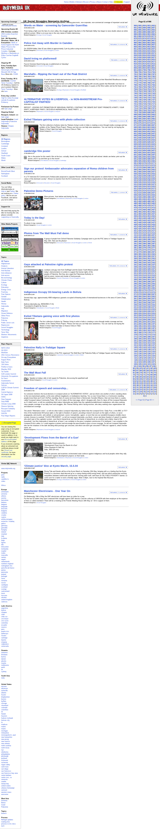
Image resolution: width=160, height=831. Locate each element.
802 (153, 68)
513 (148, 191)
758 (148, 87)
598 (148, 155)
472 (153, 207)
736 (135, 97)
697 (153, 112)
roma (3, 578)
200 (139, 324)
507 (153, 193)
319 (144, 273)
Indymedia (60, 355)
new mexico (5, 741)
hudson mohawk (7, 718)
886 (135, 34)
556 (135, 174)
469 (144, 210)
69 (151, 375)
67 (134, 377)
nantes (3, 557)
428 (148, 226)
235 (139, 309)
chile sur (4, 617)
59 (137, 379)
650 (139, 134)
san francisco (6, 771)
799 (144, 70)
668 (148, 125)
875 (139, 38)
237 (153, 307)
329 (144, 269)
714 (144, 106)
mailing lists (5, 822)
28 (148, 387)
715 (139, 106)
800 (139, 70)
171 (135, 337)
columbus (4, 710)
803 (148, 68)
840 (139, 53)
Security (119, 2)
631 (135, 142)
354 (144, 258)
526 (135, 186)
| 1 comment (118, 60)
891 (135, 32)
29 (144, 387)
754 (144, 89)
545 (139, 178)
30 (141, 387)
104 (144, 364)
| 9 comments (117, 44)
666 (135, 127)
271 (135, 294)
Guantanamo (5, 381)
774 (144, 81)
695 (139, 114)
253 (148, 301)
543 (148, 178)
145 (139, 347)
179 (144, 332)
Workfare (4, 352)
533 (148, 182)
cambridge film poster (37, 151)
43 (144, 383)
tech (2, 826)
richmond (4, 760)
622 (153, 144)
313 (148, 275)
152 (153, 343)
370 (139, 252)
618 (148, 146)
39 (134, 385)
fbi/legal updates (7, 820)
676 (135, 123)
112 (153, 360)
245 (139, 305)
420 (139, 231)
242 (153, 305)
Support (127, 2)
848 (148, 49)
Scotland (4, 176)
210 (139, 320)
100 (139, 366)
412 (153, 233)
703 (148, 110)
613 (148, 148)
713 (148, 106)
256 (135, 301)
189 (144, 328)
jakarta (3, 661)
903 (148, 26)
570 (139, 167)
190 (139, 328)
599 (144, 155)
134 (144, 351)
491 (135, 201)
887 (153, 32)
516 (135, 191)
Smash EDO (5, 411)
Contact (105, 2)
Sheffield (83, 90)
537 (153, 180)
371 (135, 252)
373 (148, 250)
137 (153, 349)
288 (148, 286)
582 (153, 161)
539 (144, 180)
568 (148, 167)
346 (135, 263)
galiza (3, 523)
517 (153, 188)
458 (148, 214)
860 (139, 45)
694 (144, 114)
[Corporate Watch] (9, 237)
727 (153, 100)
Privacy (93, 2)
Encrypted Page (10, 423)
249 (144, 303)
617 (153, 146)
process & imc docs (8, 824)
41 (151, 383)
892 (153, 30)
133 (148, 351)
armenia (4, 494)
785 (139, 76)
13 (151, 392)
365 (139, 254)
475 (139, 207)
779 (144, 78)
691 (135, 116)
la (1, 722)
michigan (4, 731)
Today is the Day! (34, 217)
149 (144, 345)
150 (139, 345)
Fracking (4, 292)
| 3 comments (117, 121)
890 (139, 32)
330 (139, 269)
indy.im (3, 191)
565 (139, 169)
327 (153, 269)
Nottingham (5, 174)
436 (135, 224)
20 (151, 389)
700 (139, 112)
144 (144, 347)
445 (139, 220)
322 (153, 271)
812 (153, 64)
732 (153, 97)
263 (148, 296)
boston (3, 699)
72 (141, 375)
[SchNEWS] (9, 230)
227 (153, 311)
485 (139, 203)
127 (153, 353)
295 (139, 284)
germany (4, 526)
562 (153, 169)
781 (135, 78)
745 (139, 93)
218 (148, 315)
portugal (4, 576)
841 (135, 53)
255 (139, 301)
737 (153, 95)
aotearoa (4, 652)
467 (153, 210)
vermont (4, 790)
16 (141, 392)
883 (148, 34)
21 (148, 389)
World (57, 308)
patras (3, 570)
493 (148, 199)
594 (144, 157)
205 (139, 322)
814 (144, 64)
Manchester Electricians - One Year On (47, 491)
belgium (4, 504)
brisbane (4, 655)
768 (148, 83)
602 (153, 153)
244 (144, 305)
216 (135, 317)
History (3, 304)
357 (153, 256)
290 (139, 286)
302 (153, 279)
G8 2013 (4, 350)
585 (139, 161)
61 (155, 377)
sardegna (4, 585)
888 (148, 32)
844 (144, 51)
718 (148, 104)
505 (139, 195)
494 (144, 199)
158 (148, 341)
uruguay (4, 642)
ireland (3, 532)
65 (141, 377)
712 (153, 106)
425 (139, 229)
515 (139, 191)
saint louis (5, 767)
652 (153, 131)
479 (144, 205)
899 (144, 28)
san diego (4, 769)
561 (135, 172)
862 (153, 43)
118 (149, 358)
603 (148, 153)
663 (148, 127)
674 (144, 123)
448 (148, 218)
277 (153, 290)
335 (139, 267)
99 (144, 366)
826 (135, 59)
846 (135, 51)
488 (148, 201)
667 (153, 125)
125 (139, 356)
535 (139, 182)
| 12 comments (117, 389)
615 (139, 148)
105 (139, 364)
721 (135, 104)
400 (139, 239)
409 (144, 235)
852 (153, 47)
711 (135, 108)
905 (139, 26)
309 (144, 277)
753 (148, 89)
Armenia (4, 800)
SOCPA (4, 413)
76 (151, 373)
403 (148, 237)
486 (135, 203)
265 (139, 296)
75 (155, 373)
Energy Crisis (6, 290)
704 (144, 110)
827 (153, 57)
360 (139, 256)
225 (139, 313)
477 (153, 205)
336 (135, 267)
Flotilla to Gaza (6, 367)
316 (135, 275)
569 (144, 167)
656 (135, 131)
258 (148, 298)
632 (153, 140)
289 (144, 286)
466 (135, 212)
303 (148, 279)
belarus (3, 502)
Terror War (5, 332)
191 (135, 328)
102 (153, 364)
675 (139, 123)
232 (153, 309)
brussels (4, 509)
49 (148, 381)
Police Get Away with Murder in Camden (48, 43)
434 (144, 224)
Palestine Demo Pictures (38, 191)
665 (139, 127)
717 (153, 104)
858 (148, 45)
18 (134, 392)
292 (153, 284)
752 (153, 89)
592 (153, 157)
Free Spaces (5, 294)
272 (153, 292)
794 (144, 72)
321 (135, 273)
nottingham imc (6, 566)
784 (144, 76)
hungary (4, 530)
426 (135, 229)
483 (148, 203)
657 (153, 129)
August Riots (6, 360)
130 (139, 353)
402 (153, 237)
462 (153, 212)
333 (148, 267)
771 (135, 83)
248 (148, 303)
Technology (5, 330)
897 (153, 28)
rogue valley (5, 765)
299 (144, 282)
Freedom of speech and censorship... (46, 388)
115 (140, 360)
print (2, 475)
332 (153, 267)
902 (153, 26)
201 (135, 324)
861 (135, 45)
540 (139, 180)
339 (144, 265)
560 (139, 172)
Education (47, 183)
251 (135, 303)
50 (144, 381)
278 (148, 290)
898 (148, 28)
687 (153, 116)
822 (153, 59)
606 (135, 153)
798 (148, 70)
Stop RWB (5, 401)
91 (148, 368)
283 (148, 288)
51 (141, 381)
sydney (3, 671)
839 (144, 53)
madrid (3, 551)
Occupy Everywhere (8, 357)
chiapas (4, 612)
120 (140, 358)
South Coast (5, 156)
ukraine (3, 597)
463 (148, 212)
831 (135, 57)
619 (144, 146)
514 (144, 191)
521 (135, 188)
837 (153, 53)
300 (139, 282)
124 (144, 356)
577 (153, 163)
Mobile (72, 2)
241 (135, 307)
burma (3, 657)
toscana (4, 595)
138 (148, 349)
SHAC (3, 397)
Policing (4, 320)
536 (135, 182)
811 (135, 66)
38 (137, 385)
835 (139, 55)
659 (144, 129)
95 (134, 368)
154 (144, 343)
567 (153, 167)
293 (148, 284)
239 (144, 307)
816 (135, 64)
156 (135, 343)
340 (139, 265)
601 (135, 155)
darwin (3, 659)
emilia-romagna (6, 519)
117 (153, 358)
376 (135, 250)
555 (139, 174)
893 (148, 30)
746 (135, 93)
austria (3, 498)
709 (144, 108)
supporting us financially (10, 217)
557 (153, 172)
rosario (3, 636)
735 (139, 97)
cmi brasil (4, 619)
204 (144, 322)
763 (148, 85)
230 (139, 311)
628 (148, 142)
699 (144, 112)
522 (153, 186)
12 (155, 392)
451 (135, 218)
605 (139, 153)
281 (135, 290)
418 (148, 231)
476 (135, 207)
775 (139, 81)
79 (141, 373)
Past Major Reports (8, 416)
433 (148, 224)
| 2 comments (117, 75)
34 (151, 385)
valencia (4, 602)
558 (148, 172)
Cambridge (63, 160)
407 (153, 235)
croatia (3, 515)
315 (139, 275)
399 (144, 239)
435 (139, 224)
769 (144, 83)
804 (144, 68)
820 (139, 62)
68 (155, 375)
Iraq (2, 308)
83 (151, 370)
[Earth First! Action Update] (9, 247)
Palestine (4, 318)
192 (153, 326)
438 (148, 222)
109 (144, 362)
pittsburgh (4, 756)
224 (144, 313)
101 (135, 366)
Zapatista (4, 337)
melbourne (5, 665)
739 (144, 95)
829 (144, 57)
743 (148, 93)
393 (148, 241)
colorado (4, 707)
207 (153, 320)
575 (139, 165)
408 (148, 235)
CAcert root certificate (6, 451)
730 (139, 100)
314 (144, 275)
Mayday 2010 (6, 369)
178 (148, 332)
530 (139, 184)
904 (144, 26)
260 (139, 298)
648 (148, 134)
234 (144, 309)
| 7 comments (117, 234)
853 (148, 47)
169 (144, 337)
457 (153, 214)
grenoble (4, 528)
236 (135, 309)
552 (153, 174)
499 (144, 197)
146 (135, 347)
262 (153, 296)
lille (2, 545)
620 (139, 146)
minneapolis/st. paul (8, 735)
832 (153, 55)
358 (148, 256)
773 (148, 81)
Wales (3, 158)
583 (148, 161)
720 (139, 104)
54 (155, 379)
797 (153, 70)
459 (144, 214)
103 (148, 364)
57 (144, 379)
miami (3, 729)
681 (135, 121)
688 (148, 116)
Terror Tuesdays (7, 89)
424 (144, 229)
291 (135, 286)
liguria (3, 542)
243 (148, 305)
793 (148, 72)
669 (144, 125)
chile (3, 614)
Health (3, 301)
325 (139, 271)
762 (153, 85)
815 (139, 64)
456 (135, 216)
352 (153, 258)
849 (144, 49)
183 (148, 330)
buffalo (3, 701)
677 (153, 121)
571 (135, 167)
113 (148, 360)
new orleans (5, 743)
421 (135, 231)
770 (139, 83)
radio (3, 477)
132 (153, 351)
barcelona (4, 500)
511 (135, 193)
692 (153, 114)
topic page (8, 109)
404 (144, 237)
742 (153, 93)
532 (153, 182)
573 (148, 165)
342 (153, 263)
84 (148, 370)
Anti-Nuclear (5, 271)
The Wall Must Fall (35, 372)
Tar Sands (5, 372)
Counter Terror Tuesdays (8, 82)
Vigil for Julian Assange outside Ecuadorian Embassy (9, 100)
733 (148, 97)
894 (144, 30)
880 (139, 36)
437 (153, 222)
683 (148, 119)
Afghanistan (5, 264)
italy (2, 536)
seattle (3, 781)
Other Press (5, 316)
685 (139, 119)
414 (144, 233)
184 (144, 330)
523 (148, 186)
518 (148, 188)
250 (139, 303)
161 (135, 341)
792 (153, 72)
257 (153, 298)
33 (155, 385)
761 (135, 87)
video (3, 481)
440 (139, 222)
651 (135, 134)
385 (139, 246)
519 (144, 188)
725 (139, 102)
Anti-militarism (44, 160)
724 (144, 102)
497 (153, 197)
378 (148, 248)
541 (135, 180)
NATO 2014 (5, 348)
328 (148, 269)
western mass (6, 792)
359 (144, 256)
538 (148, 180)
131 (135, 353)
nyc (2, 750)
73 (137, 375)
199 (144, 324)
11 (134, 394)
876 (135, 38)
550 (139, 176)
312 (153, 275)
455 (139, 216)
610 (139, 150)
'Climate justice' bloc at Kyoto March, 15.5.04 (51, 465)
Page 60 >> (150, 400)
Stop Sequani (6, 399)
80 (137, 373)
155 (139, 343)
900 (139, 28)
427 (153, 226)
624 (144, 144)
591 (135, 159)
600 (139, 155)
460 (139, 214)
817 (153, 62)
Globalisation (40, 308)
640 (139, 138)
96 (154, 366)
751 (135, 91)
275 (139, 292)
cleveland (4, 705)
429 (144, 226)
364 (144, 254)
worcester (4, 794)
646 (135, 136)
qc (2, 669)
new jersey (5, 739)
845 (139, 51)
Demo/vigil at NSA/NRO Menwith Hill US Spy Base (10, 72)
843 (148, 51)
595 (139, 157)
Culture (3, 282)
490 (139, 201)
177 (153, 332)
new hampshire (6, 737)
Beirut (3, 803)
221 (135, 315)
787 (153, 74)
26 (155, 387)
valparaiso (5, 644)
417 (153, 231)
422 (153, 229)
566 (135, 169)
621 (135, 146)
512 (153, 191)
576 (135, 165)
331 (135, 269)
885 (139, 34)
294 (144, 284)
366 (135, 254)
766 (135, 85)
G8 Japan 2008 (6, 394)
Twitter (12, 191)
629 (144, 142)
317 (153, 273)
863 (148, 43)
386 (135, 246)
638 (148, 138)
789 (144, 74)
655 (139, 131)
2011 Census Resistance (10, 355)
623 (148, 144)
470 (139, 210)
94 (137, 368)
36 (144, 385)
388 (148, 244)
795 (139, 72)
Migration (4, 311)
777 (153, 78)
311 (135, 277)
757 (153, 87)
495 (139, 199)
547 (153, 176)
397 (153, 239)
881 (135, 36)
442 (153, 220)
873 (148, 38)
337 (153, 265)
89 (155, 368)
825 (139, 59)
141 (135, 349)
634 (144, 140)
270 (139, 294)
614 (144, 148)
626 (135, 144)
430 (139, 226)
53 (134, 381)
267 (153, 294)
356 (135, 258)
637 (153, 138)
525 (139, 186)
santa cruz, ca (6, 777)
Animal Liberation (7, 268)
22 (144, 389)
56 (148, 379)
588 (148, 159)
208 (148, 320)
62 (151, 377)
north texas (5, 748)
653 (148, 131)
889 (144, 32)
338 (148, 265)
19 (155, 389)
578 (148, 163)
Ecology (39, 35)
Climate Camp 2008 (8, 404)
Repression (66, 90)
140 (139, 349)
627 (153, 142)
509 (144, 193)
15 (144, 392)
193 (148, 326)
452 (153, 216)
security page (6, 456)
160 (139, 341)
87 (137, 370)
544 (144, 178)
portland (4, 758)
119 (144, 358)
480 (139, 205)
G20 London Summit (8, 374)
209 (144, 320)
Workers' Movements (8, 334)
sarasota (4, 779)
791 (135, 74)
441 (135, 222)
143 (148, 347)
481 (135, 205)
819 (144, 62)
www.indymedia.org (8, 468)
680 (139, 121)
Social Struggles (47, 35)
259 (144, 298)
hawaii (3, 714)
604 (144, 153)
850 (139, 49)
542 (153, 178)
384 (144, 246)
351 (135, 260)
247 (153, 303)
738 (148, 95)
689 (144, 116)
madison (4, 724)
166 (135, 339)
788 (148, 74)
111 (135, 362)
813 (148, 64)
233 (148, 309)
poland (3, 574)
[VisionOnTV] (9, 244)
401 (135, 239)
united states (6, 786)
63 (148, 377)
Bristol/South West (8, 171)
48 (151, 381)
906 (135, 26)
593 (148, 157)
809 (144, 66)
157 (153, 341)
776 (135, 81)
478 (148, 205)
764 (144, 85)
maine (3, 727)
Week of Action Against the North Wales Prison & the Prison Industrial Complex (10, 47)
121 (135, 358)
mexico (3, 627)
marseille (4, 555)
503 (148, 195)
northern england (7, 564)
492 (153, 199)
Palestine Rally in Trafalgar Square (44, 347)
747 (153, 91)
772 (153, 81)
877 (153, 36)
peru (2, 629)
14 (148, 392)
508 (148, 193)
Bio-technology (6, 278)
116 (135, 360)
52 (137, 381)
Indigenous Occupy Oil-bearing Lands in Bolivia (52, 292)
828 (148, 57)
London (56, 50)
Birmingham (5, 141)
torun (3, 593)
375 (139, 250)
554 (144, 174)
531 (135, 184)
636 (135, 140)
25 (134, 389)
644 (144, 136)
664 (144, 127)
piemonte (4, 572)
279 (144, 290)
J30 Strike (5, 364)
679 (144, 121)
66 (137, 377)
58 (141, 379)
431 (135, 226)
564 (144, 169)
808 (148, 66)
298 (148, 282)
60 (134, 379)
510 (139, 193)
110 (139, 362)
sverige (3, 589)
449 (144, 218)
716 (135, 106)
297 (153, 282)
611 (135, 150)
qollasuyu (4, 633)
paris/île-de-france (7, 568)
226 (135, 313)
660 (139, 129)
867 (153, 40)
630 (139, 142)
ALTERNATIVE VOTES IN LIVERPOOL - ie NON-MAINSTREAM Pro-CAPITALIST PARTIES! (63, 100)
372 (153, 250)
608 (148, 150)
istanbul (4, 534)
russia (3, 583)
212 (153, 317)
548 (148, 176)
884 (144, 34)
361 (135, 256)
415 (139, 233)
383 (148, 246)
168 (148, 337)
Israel (3, 805)
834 (144, 55)
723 (148, 102)
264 (144, 296)
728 (148, 100)
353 (148, 258)
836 (135, 55)
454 (144, 216)
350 (139, 260)
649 (144, 134)
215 (139, 317)
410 (139, 235)
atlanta (3, 693)
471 (135, 210)
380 (139, 248)
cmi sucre (4, 621)
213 (148, 317)
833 (148, 55)
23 (141, 389)
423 (148, 229)
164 (144, 339)
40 (155, 383)
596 (135, 157)
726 (135, 102)
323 (148, 271)
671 (135, 125)
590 (139, 159)
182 (153, 330)
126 (135, 356)
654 (144, 131)
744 (144, 93)
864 (144, 43)
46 (134, 383)
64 (144, 377)
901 (135, 28)
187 (153, 328)
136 (135, 351)
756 (135, 89)
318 (148, 273)
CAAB (15, 74)
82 (155, 370)
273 (148, 292)
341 (135, 265)
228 (148, 311)
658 (148, 129)
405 (139, 237)
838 (148, 53)
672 (153, 123)
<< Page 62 (140, 400)
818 (148, 62)
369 (144, 252)
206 (135, 322)
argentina (4, 608)
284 (144, 288)
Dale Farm (5, 362)
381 (135, 248)
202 (153, 322)
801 (135, 70)
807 (153, 66)
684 (144, 119)
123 (148, 356)
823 (148, 59)
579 (144, 163)
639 (144, 138)
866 (135, 43)
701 (135, 112)
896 (135, 30)
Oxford (90, 242)
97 (151, 366)
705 (139, 110)
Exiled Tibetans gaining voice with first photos (52, 316)
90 (151, 368)
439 (144, 222)
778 (148, 78)
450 (139, 218)
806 (135, 68)
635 (139, 140)
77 (148, 373)
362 (153, 254)
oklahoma (4, 752)
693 (148, 114)
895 (139, 30)
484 (144, 203)
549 (144, 176)
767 (153, 83)
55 (151, 379)
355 (139, 258)
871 (135, 40)
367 (153, 252)
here (6, 91)
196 (135, 326)
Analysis (4, 266)
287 (153, 286)
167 (153, 337)
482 (153, 203)
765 (139, 85)
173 (148, 334)
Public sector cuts (7, 323)
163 (148, 339)
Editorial (79, 2)
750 (139, 91)
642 (153, 136)
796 (135, 72)
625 (139, 144)
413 (148, 233)
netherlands (5, 561)
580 (139, 163)
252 (153, 301)
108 (148, 362)
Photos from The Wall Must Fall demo (46, 233)
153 (148, 343)
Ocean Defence (6, 313)
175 (139, 334)
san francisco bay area (9, 773)
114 (144, 360)
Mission (86, 2)
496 (135, 199)
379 (144, 248)
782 (153, 76)
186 (135, 330)
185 (139, 330)
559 (144, 172)
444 (144, 220)
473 (148, 207)
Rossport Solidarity (8, 409)
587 (153, 159)
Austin (3, 695)
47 (155, 381)
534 (144, 182)
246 (135, 305)
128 (148, 353)
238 (148, 307)
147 (153, 345)
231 (135, 311)
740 (139, 95)
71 (144, 375)
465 (139, 212)
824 (144, 59)
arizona (3, 686)
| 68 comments (117, 266)
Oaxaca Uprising (7, 406)
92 (144, 368)
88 (134, 370)
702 (153, 110)
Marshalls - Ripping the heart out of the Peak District (55, 74)
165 (139, 339)
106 (135, 364)
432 (153, 224)
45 (137, 383)
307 (153, 277)
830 (139, 57)
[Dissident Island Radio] (9, 233)
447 (153, 218)
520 (139, 188)
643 (148, 136)
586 (135, 161)
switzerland (5, 591)
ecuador (4, 625)
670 (139, 125)
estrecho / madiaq (7, 521)
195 (139, 326)
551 (135, 176)
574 (144, 165)
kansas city (5, 720)
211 (135, 320)
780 (139, 78)
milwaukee (5, 733)
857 (153, 45)
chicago (4, 703)
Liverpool (57, 111)
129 (144, 353)
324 (144, 271)
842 (153, 51)
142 (153, 347)
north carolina (6, 746)
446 (135, 220)
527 (153, 184)
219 (144, 315)
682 (153, 119)
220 (139, 315)
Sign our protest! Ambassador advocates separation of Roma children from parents (69, 170)
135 (139, 351)
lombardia (4, 549)
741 (135, 95)
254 (144, 301)
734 (144, 97)
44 (141, 383)
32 (134, 387)
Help (111, 2)
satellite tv (5, 479)
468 (148, 210)
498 (148, 197)
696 (135, 114)
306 (135, 279)
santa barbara (6, 775)
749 (144, 91)
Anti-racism (40, 50)
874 (144, 38)
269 (144, 294)
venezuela (5, 646)
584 (144, 161)
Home (66, 2)
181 (135, 332)
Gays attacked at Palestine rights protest (48, 264)
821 (135, 62)
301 (135, 282)
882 (153, 34)
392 (153, 241)
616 (135, 148)
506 (135, 195)
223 (148, 313)
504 (144, 195)
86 (141, 370)
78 (144, 373)
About (99, 2)
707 (153, 108)
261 (135, 298)
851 (135, 49)
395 (139, 241)
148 (148, 345)
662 (153, 127)
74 (134, 375)
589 (144, 159)
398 (148, 239)
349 (144, 260)
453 (148, 216)
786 (135, 76)
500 (139, 197)
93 (141, 368)
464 (144, 212)
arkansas (4, 688)
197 (153, 324)
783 (148, 76)
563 (148, 169)
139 (144, 349)
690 (139, 116)
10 (137, 394)
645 (139, 136)
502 (153, 195)
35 (148, 385)
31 (137, 387)
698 (148, 112)
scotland (4, 587)
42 (148, 383)
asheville (4, 690)
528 (148, 184)
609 (144, 150)
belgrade (4, 507)
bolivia (3, 610)
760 (139, 87)
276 (135, 292)
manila (3, 663)
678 (148, 121)
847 (153, 49)
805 (139, 68)
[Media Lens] (9, 240)
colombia (4, 623)
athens (3, 496)
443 (148, 220)
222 (153, 313)
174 (144, 334)
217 (153, 315)
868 (148, 40)
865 (139, 43)
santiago (4, 638)
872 (153, 38)
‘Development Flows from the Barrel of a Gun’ (51, 437)
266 (135, 296)
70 (148, 375)
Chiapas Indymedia (7, 127)
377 (153, 248)
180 (139, 332)
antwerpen (5, 492)
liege (3, 540)
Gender (59, 278)
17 (137, 392)
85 (144, 370)
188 (148, 328)
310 (139, 277)
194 (144, 326)
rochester (4, 762)
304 (144, 279)
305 (139, 279)
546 (135, 178)
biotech (3, 813)
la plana (4, 538)
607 (153, 150)
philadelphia (5, 754)
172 (153, 334)
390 (139, 244)
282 (153, 288)
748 (148, 91)
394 (144, 241)
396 (135, 241)
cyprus (3, 517)
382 (153, 246)
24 (137, 389)
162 (153, 339)
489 (144, 201)
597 (153, 155)
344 (144, 263)
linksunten (5, 547)
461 (135, 214)
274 (144, 292)
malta (3, 553)
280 (139, 290)
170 (139, 337)
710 (139, 108)
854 (144, 47)
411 (135, 235)
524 (144, 186)
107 (153, 362)
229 (144, 311)
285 (139, 288)
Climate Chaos (6, 280)
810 (139, 66)
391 (135, 244)
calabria (4, 513)
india (3, 678)
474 (144, 207)
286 (135, 288)
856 (135, 47)
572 (153, 165)
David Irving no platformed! (40, 58)
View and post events (9, 26)
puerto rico (5, 631)
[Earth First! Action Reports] (9, 251)
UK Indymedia (24, 6)
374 (144, 250)
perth (3, 667)
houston (4, 716)
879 (144, 36)
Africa (3, 485)
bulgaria (4, 511)
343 (148, 263)
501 (135, 197)
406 (135, 237)
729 (144, 100)
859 (144, 45)
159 (144, 341)
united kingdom (6, 600)
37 (141, 385)
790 (139, 74)
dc (2, 712)
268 (148, 294)
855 (139, 47)
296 (135, 284)
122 (153, 356)
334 (144, 267)
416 (135, 233)
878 (148, 36)
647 (153, 134)
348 (148, 260)
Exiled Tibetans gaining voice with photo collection (54, 119)
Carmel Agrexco (7, 392)
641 (135, 138)
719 (144, 104)
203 (148, 322)
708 (148, 108)
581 (135, 163)
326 (135, 271)
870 (139, 40)
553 (148, 174)
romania (4, 580)
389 (144, 244)
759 (144, 87)
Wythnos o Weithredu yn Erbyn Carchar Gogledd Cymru (10, 55)
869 (144, 40)
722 (153, 102)
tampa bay (5, 784)
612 (153, 148)
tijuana (3, 640)
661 (135, 129)
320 (139, 273)
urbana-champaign (7, 788)
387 (153, 244)
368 (148, 252)
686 (135, 119)
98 (147, 366)
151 (135, 345)
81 (134, 373)
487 (153, 201)
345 (139, 263)
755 (139, 89)
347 (153, 260)
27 (151, 387)
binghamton (5, 697)
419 (144, 231)
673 (148, 123)
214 (144, 317)
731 (135, 100)
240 (139, 307)
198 (148, 324)
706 (135, 110)
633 (148, 140)
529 (144, 184)
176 (135, 334)
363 (148, 254)
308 (148, 277)
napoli (3, 559)
